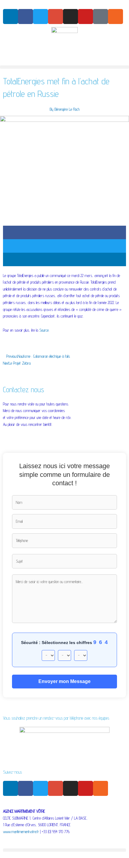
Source (44, 330)
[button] (64, 67)
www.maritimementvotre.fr (21, 831)
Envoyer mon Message (64, 681)
